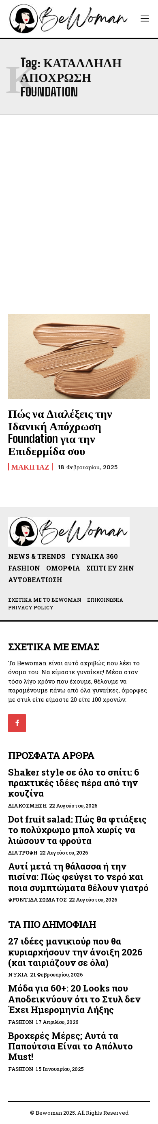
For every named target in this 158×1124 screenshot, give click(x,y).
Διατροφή (22, 852)
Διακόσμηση (27, 805)
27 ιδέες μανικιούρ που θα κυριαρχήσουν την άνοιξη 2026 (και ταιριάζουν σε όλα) (75, 951)
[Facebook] (17, 723)
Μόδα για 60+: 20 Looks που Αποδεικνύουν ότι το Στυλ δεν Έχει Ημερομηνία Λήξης (74, 998)
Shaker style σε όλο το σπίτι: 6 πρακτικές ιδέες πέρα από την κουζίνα (73, 782)
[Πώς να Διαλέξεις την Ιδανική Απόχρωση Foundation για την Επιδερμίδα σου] (79, 356)
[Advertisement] (79, 214)
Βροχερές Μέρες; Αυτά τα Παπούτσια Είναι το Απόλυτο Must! (70, 1046)
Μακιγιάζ (30, 466)
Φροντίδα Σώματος (37, 899)
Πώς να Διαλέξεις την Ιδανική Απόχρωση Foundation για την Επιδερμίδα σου (60, 431)
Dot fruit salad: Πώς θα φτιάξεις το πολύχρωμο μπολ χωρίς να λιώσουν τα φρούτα (77, 829)
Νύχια (18, 974)
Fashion (21, 1022)
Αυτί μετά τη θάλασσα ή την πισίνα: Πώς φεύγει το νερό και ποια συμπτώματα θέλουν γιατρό (78, 876)
